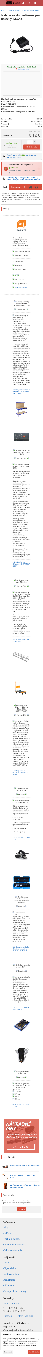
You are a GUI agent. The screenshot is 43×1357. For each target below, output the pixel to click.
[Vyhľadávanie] (29, 3)
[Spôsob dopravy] (30, 187)
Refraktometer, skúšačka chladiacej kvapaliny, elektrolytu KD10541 (21, 949)
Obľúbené (8, 1285)
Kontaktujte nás (11, 1303)
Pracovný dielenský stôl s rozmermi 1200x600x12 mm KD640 (21, 392)
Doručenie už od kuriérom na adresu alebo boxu (21, 156)
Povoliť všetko (34, 1352)
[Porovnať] (36, 187)
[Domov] (13, 3)
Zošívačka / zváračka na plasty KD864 (21, 1008)
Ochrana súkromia (12, 1250)
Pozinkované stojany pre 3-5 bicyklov (21, 640)
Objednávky (9, 1268)
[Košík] (35, 3)
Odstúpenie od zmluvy (14, 1291)
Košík (6, 1262)
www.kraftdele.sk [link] (21, 288)
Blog (5, 1227)
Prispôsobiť (8, 1352)
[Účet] (23, 3)
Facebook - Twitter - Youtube (18, 1315)
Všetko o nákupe (11, 1238)
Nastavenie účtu (11, 1274)
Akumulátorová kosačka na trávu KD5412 (25, 1165)
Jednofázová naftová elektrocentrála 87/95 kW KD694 (21, 564)
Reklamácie (9, 1279)
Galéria (7, 1233)
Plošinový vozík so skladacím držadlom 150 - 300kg (21, 772)
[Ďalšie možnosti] (40, 3)
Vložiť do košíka (31, 147)
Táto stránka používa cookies (15, 1334)
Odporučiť (21, 1209)
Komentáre (15, 187)
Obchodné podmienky (14, 1244)
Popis (5, 187)
